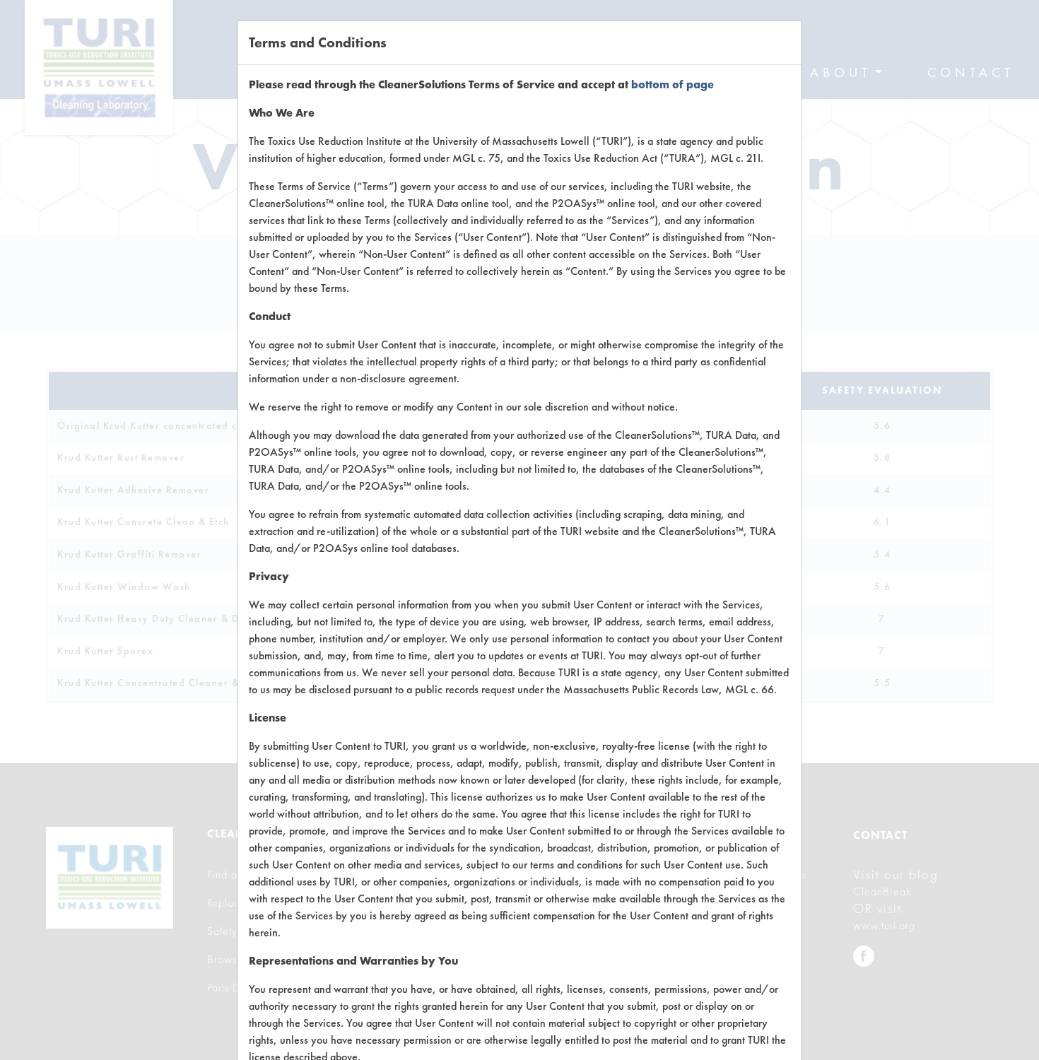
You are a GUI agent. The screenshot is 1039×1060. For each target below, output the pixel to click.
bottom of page (672, 84)
